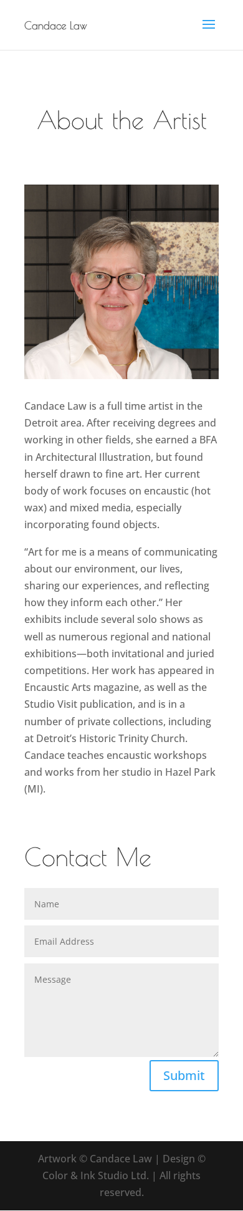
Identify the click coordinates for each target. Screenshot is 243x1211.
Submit (184, 1075)
